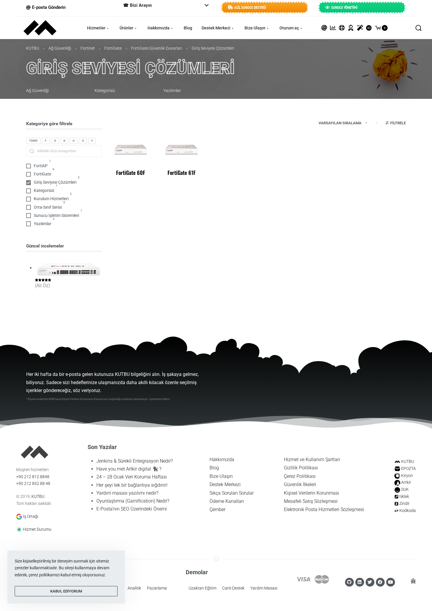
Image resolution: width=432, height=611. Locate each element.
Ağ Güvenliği (59, 48)
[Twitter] (370, 582)
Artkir (406, 482)
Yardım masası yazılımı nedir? (127, 493)
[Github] (349, 582)
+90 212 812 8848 (32, 476)
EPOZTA (408, 468)
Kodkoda (407, 510)
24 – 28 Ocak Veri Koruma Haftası (131, 477)
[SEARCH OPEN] (418, 28)
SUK (405, 489)
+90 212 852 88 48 (33, 483)
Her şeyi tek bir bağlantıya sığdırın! (132, 485)
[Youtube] (390, 582)
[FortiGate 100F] (68, 268)
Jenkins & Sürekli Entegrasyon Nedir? (134, 461)
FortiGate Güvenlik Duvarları (156, 48)
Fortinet (88, 48)
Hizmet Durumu (37, 529)
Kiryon (407, 475)
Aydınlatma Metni (159, 399)
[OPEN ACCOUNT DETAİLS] (351, 28)
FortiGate (113, 48)
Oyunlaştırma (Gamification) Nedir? (132, 501)
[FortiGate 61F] (181, 149)
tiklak (404, 496)
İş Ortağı (30, 516)
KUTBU (32, 48)
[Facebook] (380, 582)
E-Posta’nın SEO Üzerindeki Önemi (131, 509)
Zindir (404, 503)
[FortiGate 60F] (131, 149)
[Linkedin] (359, 582)
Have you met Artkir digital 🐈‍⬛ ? (128, 469)
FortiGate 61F (182, 172)
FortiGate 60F (130, 172)
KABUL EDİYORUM (66, 591)
